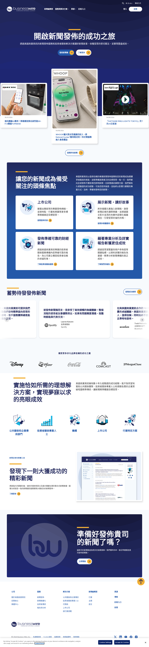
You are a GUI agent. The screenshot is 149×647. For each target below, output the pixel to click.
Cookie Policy (39, 643)
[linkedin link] (120, 637)
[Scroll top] (141, 581)
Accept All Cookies (122, 642)
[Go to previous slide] (7, 320)
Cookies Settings (105, 642)
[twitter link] (115, 637)
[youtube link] (125, 637)
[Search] (123, 3)
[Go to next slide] (142, 320)
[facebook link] (131, 637)
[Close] (145, 643)
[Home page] (21, 9)
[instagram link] (136, 637)
